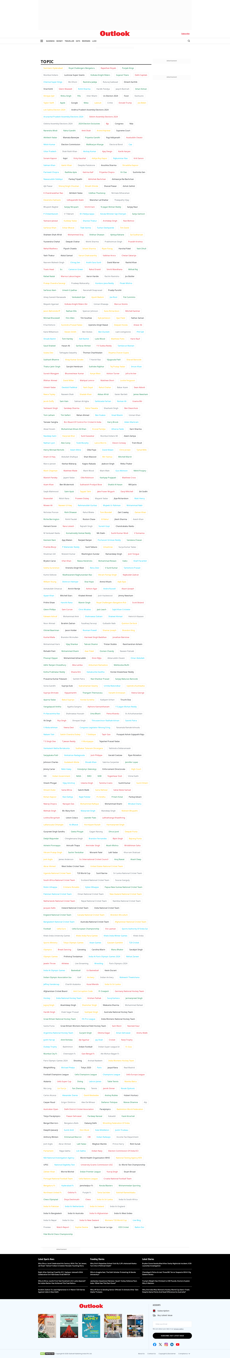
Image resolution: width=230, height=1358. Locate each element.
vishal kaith (133, 776)
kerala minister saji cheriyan (113, 214)
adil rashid (84, 338)
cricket (112, 1039)
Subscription (163, 1310)
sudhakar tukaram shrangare (89, 748)
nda (131, 123)
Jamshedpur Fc (86, 1185)
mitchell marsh (125, 456)
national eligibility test (64, 1164)
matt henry (139, 498)
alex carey (65, 443)
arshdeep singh (110, 220)
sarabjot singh (136, 949)
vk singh (47, 720)
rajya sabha (64, 1151)
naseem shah (67, 394)
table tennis (112, 1081)
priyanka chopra (106, 172)
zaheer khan (49, 1171)
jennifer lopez (131, 762)
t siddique (91, 734)
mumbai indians (50, 75)
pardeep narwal (95, 1116)
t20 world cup (83, 873)
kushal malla (49, 637)
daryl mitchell (127, 491)
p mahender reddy (70, 547)
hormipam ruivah (92, 824)
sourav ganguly (122, 880)
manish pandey (50, 477)
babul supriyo (68, 699)
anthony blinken (50, 1137)
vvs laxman (110, 928)
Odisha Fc (72, 1192)
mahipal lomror (87, 380)
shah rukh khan (69, 151)
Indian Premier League (90, 1171)
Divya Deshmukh (71, 1199)
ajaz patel (120, 318)
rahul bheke (88, 512)
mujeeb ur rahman (112, 505)
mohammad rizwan (107, 561)
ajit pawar (48, 186)
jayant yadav (69, 477)
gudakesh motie (71, 762)
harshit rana (66, 602)
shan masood (90, 456)
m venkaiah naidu (51, 533)
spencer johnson (90, 311)
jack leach (101, 609)
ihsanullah (48, 498)
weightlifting (49, 1067)
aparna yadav (49, 699)
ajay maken (67, 540)
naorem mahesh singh (53, 262)
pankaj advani (135, 797)
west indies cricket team (73, 866)
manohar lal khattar (99, 200)
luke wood (100, 338)
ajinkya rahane (117, 234)
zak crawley (123, 512)
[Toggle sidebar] (41, 41)
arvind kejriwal (103, 130)
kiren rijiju (96, 658)
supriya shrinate (50, 692)
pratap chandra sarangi (54, 283)
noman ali (121, 401)
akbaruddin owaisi (116, 658)
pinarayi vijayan (50, 658)
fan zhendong (78, 1088)
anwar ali (138, 325)
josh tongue (133, 554)
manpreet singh (88, 810)
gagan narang (96, 831)
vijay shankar (72, 644)
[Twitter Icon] (160, 1344)
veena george (137, 692)
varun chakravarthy (88, 255)
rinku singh (66, 96)
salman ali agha (81, 401)
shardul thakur (90, 220)
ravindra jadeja (90, 82)
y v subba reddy (104, 345)
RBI (44, 776)
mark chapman (50, 470)
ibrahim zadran (68, 623)
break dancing (64, 949)
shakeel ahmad (115, 616)
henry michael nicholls (53, 450)
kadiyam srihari (107, 699)
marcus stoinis (121, 304)
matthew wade (70, 470)
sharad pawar (110, 186)
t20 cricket (134, 942)
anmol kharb (106, 581)
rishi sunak (135, 1144)
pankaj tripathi (75, 179)
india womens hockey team (121, 1060)
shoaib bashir (49, 338)
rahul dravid (95, 269)
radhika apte (71, 172)
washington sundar (90, 554)
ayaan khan (48, 595)
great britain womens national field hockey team (83, 1026)
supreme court (123, 130)
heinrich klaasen (136, 616)
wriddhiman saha (132, 845)
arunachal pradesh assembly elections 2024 (63, 116)
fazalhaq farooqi (89, 623)
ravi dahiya (68, 797)
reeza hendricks (84, 561)
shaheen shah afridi (52, 234)
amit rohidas (67, 1039)
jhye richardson (121, 498)
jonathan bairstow (121, 637)
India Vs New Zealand (89, 1220)
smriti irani (90, 207)
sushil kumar (124, 783)
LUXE (94, 41)
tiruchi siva (126, 699)
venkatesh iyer (78, 297)
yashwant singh (50, 408)
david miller (68, 380)
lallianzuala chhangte (53, 824)
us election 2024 (110, 96)
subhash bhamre (51, 359)
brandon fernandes (98, 838)
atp (145, 1102)
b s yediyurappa (87, 214)
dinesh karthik (130, 82)
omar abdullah (137, 658)
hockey (46, 998)
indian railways (104, 1137)
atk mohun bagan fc (110, 1053)
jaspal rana (113, 1067)
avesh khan (138, 519)
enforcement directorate (113, 769)
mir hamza (107, 456)
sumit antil (69, 1130)
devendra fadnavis (52, 200)
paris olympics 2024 (118, 963)
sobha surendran (51, 568)
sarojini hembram (74, 366)
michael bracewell (51, 318)
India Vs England (117, 1206)
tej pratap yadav (117, 366)
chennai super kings (52, 82)
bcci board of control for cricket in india (82, 422)
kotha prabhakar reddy (54, 672)
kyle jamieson (104, 318)
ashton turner (113, 373)
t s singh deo (49, 741)
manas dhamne (131, 1102)
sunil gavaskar (87, 436)
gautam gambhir (115, 942)
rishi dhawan (70, 512)
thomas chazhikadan (92, 352)
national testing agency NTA (129, 1157)
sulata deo (48, 352)
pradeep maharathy (80, 283)
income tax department (127, 1137)
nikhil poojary (140, 470)
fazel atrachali (128, 1116)
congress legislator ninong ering (95, 727)
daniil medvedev (91, 1095)
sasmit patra (131, 720)
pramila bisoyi (49, 547)
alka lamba (77, 665)
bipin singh (118, 838)
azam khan (48, 484)
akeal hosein (49, 429)
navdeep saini (49, 436)
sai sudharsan (136, 234)
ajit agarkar (84, 1039)
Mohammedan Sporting (130, 1185)
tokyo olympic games (73, 942)
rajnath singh (86, 526)
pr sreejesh (104, 991)
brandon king (128, 630)
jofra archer (131, 373)
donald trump (125, 102)
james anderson (66, 859)
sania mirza (66, 790)
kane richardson (111, 311)
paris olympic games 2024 (55, 1060)
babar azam (122, 387)
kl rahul (105, 519)
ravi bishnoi (128, 220)
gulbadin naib (109, 623)
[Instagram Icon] (166, 1344)
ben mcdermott (67, 484)
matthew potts (117, 338)
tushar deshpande (105, 227)
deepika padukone (86, 165)
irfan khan (66, 561)
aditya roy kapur (99, 158)
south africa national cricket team (59, 880)
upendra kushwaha (136, 686)
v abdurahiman (50, 727)
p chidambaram (50, 214)
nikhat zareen (132, 956)
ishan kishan (141, 89)
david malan (107, 450)
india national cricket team (106, 908)
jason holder (71, 630)
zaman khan (140, 512)
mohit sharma (92, 241)
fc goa (129, 1046)
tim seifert (66, 415)
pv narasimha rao (51, 713)
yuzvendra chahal (51, 241)
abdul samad (67, 255)
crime (110, 102)
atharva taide (117, 429)
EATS (78, 41)
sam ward (116, 1026)
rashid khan (131, 262)
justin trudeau (121, 1130)
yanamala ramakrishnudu (128, 727)
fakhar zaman (137, 318)
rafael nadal (49, 276)
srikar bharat (68, 227)
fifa (79, 96)
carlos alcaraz (49, 1095)
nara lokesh (68, 526)
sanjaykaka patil (50, 755)
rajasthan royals (108, 68)
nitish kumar (49, 144)
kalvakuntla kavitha (95, 672)
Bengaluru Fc (49, 1185)
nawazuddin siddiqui (53, 179)
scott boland (138, 602)
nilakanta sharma (111, 1005)
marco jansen (49, 463)
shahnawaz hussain (75, 713)
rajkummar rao (120, 158)
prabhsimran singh (113, 241)
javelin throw (49, 963)
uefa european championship (85, 928)
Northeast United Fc (52, 1192)
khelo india (138, 935)
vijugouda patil (114, 359)
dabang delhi (90, 1123)
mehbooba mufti (121, 665)
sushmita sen (139, 172)
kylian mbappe (92, 887)
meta (86, 102)
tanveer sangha (50, 422)
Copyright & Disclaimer (167, 1354)
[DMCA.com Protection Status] (47, 1353)
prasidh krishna (135, 241)
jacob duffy (48, 401)
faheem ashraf (50, 616)
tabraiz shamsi (91, 644)
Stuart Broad (129, 1171)
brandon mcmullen (69, 637)
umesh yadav (49, 387)
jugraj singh (48, 1005)
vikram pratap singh (52, 852)
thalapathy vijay (121, 200)
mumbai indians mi (109, 436)
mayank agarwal (51, 304)
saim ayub (69, 491)
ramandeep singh (114, 554)
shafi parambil (140, 561)
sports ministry (50, 942)
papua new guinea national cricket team (123, 887)
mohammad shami (113, 803)
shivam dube (49, 790)
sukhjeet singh (91, 1012)
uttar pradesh (49, 151)
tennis (94, 1088)
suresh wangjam (51, 373)
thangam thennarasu (93, 692)
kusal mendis (93, 984)
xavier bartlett (121, 394)
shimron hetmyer (70, 581)
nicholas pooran (50, 512)
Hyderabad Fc (67, 1185)
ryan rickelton (134, 755)
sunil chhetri (142, 783)
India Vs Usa (68, 1220)
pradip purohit (114, 290)
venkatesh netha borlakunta (56, 748)
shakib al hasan (115, 484)
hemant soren (50, 526)
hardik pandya (103, 89)
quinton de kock (129, 623)
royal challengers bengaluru (82, 68)
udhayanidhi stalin (75, 200)
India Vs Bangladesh (52, 1213)
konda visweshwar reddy (122, 672)
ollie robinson (87, 477)
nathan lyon (49, 443)
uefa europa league (135, 1074)
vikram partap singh (107, 574)
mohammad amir (71, 616)
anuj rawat (119, 859)
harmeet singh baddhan (95, 637)
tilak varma (85, 227)
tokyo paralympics (51, 1116)
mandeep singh (108, 810)
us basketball (92, 970)
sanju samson (138, 214)
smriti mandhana (114, 269)
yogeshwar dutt (114, 776)
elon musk (84, 1130)
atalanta (47, 1081)
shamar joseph (109, 630)
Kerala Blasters (106, 1185)
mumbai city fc (50, 1053)
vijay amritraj (69, 783)
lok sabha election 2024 (54, 109)
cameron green (76, 269)
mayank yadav (101, 498)
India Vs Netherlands (74, 1206)
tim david (124, 227)
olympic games (50, 956)
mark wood (88, 470)
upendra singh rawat (98, 325)
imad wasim (117, 415)
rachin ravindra (112, 276)
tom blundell (106, 512)
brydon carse (49, 561)
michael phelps (68, 1067)
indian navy (97, 1151)
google (74, 102)
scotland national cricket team (95, 880)
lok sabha (81, 1151)
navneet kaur (133, 1026)
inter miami (92, 96)
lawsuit (97, 102)
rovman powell (90, 630)
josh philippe (96, 755)
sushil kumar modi (119, 533)
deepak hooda (121, 325)
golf (79, 977)
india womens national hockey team (118, 1019)
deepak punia (131, 831)
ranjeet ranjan (85, 540)
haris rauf (135, 338)
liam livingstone (123, 332)
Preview (47, 1227)
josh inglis (48, 859)
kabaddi (112, 1116)
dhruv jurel (114, 831)
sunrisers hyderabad (53, 68)
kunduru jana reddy (104, 283)
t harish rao (95, 359)
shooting (78, 1060)
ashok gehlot (129, 186)
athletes (65, 963)
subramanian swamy (88, 686)
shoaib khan (91, 762)
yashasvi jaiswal (50, 220)
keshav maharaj (69, 463)
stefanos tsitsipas (109, 1102)
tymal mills (142, 450)
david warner (113, 262)
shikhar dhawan (96, 234)
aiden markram (131, 422)
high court (136, 769)
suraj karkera (113, 998)
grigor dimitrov (68, 1102)
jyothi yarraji (49, 1039)
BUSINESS (50, 41)
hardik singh (49, 1012)
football (47, 928)
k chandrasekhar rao (53, 193)
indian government (61, 776)
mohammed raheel (134, 1005)
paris (99, 1067)
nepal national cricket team (94, 901)
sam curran (67, 609)
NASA (78, 776)
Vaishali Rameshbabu (125, 1192)
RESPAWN (86, 41)
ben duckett (103, 332)
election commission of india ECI (123, 1151)
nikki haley (66, 769)
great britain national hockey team (59, 1019)
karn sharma (136, 429)
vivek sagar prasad (70, 1012)
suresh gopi (104, 526)
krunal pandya (98, 429)
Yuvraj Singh (112, 1171)
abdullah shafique (69, 456)
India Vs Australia (75, 1213)
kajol (65, 158)
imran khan (136, 366)
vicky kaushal (79, 158)
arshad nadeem (95, 1060)
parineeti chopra (51, 172)
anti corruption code (83, 991)
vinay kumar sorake (74, 359)
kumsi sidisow (50, 574)
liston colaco (72, 817)
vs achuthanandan (133, 713)
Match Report (63, 1227)
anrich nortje (74, 588)
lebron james (95, 1081)
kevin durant (111, 970)
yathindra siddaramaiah (120, 748)
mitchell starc (66, 595)
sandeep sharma (71, 408)
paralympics (105, 1109)
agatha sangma (74, 706)
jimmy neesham (125, 595)
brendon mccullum (119, 915)
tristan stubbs (110, 644)
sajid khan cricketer (121, 609)
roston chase (89, 519)
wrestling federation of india (116, 1123)
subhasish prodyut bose (91, 484)
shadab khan (86, 394)
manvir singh (84, 602)
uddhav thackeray (97, 193)
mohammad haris (51, 644)
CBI (89, 1137)
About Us (141, 1354)
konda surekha (87, 699)
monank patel (96, 852)
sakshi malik (83, 790)
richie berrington (51, 519)
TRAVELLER (69, 41)
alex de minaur (88, 1102)
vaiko (124, 561)
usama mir (137, 401)
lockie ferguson (127, 380)
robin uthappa (50, 887)
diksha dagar (104, 1033)
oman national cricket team (91, 894)
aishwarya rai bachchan (123, 179)
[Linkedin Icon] (172, 1344)
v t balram (69, 214)
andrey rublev (111, 1095)
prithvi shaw (49, 602)
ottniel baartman (51, 630)
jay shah (99, 1039)
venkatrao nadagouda (74, 755)
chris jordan (125, 450)
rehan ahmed (83, 415)
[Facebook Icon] (155, 1344)
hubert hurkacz (131, 1095)
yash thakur (49, 255)
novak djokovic (128, 1088)
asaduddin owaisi (134, 137)
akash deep (135, 859)
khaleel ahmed (85, 595)
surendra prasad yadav (71, 325)
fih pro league (88, 1019)
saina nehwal (101, 790)
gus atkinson (121, 470)
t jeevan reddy (68, 741)
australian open (50, 1109)
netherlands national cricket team (59, 901)
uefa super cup (64, 1081)
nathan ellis (71, 311)
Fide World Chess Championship (58, 1234)
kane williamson (50, 332)
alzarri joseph (128, 588)
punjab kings (128, 68)
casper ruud (49, 1102)
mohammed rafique (89, 803)
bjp (107, 123)
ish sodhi (143, 491)
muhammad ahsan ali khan (73, 429)
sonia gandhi (49, 686)
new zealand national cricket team (126, 894)
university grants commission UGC (97, 1164)
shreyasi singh (79, 720)
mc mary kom (68, 810)
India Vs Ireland (97, 1206)
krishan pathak (94, 998)
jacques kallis (49, 908)
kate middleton (102, 1130)
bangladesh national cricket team (59, 921)
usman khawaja (101, 304)
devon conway (119, 443)
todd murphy (82, 443)
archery (90, 977)
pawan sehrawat (74, 1116)
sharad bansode (133, 359)
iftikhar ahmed (50, 380)
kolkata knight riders (100, 75)
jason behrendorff (51, 311)
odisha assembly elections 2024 (57, 123)
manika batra (130, 1081)
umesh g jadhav (69, 290)
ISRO (89, 776)
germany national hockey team (129, 991)
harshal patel (125, 248)
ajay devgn (107, 151)
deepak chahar (73, 241)
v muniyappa (87, 741)
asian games (95, 942)
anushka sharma (108, 165)
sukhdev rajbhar (96, 366)
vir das (123, 172)
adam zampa (130, 436)
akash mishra (112, 845)
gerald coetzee (115, 755)
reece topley (49, 394)
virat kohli (48, 89)
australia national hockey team (118, 1012)
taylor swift (48, 102)
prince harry (118, 1144)
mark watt (104, 470)
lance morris (100, 443)
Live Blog (137, 1220)
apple (62, 102)
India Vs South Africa (128, 1199)
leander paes (90, 817)
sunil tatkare (91, 547)
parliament (48, 1151)
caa (130, 144)
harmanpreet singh (115, 824)
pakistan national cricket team (57, 894)
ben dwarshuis (131, 408)
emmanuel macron (73, 1137)
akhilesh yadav (76, 193)
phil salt (140, 332)
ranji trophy (126, 1039)
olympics (47, 949)
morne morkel (67, 1171)
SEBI (99, 776)
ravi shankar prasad (100, 679)
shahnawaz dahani (93, 616)
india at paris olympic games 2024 (104, 956)
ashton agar (91, 588)
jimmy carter (49, 769)
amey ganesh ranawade (54, 297)
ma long (47, 1088)
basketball (75, 970)
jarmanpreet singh (134, 998)
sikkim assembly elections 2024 (103, 116)
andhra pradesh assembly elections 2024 (90, 109)
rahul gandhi (69, 130)
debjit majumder (51, 838)
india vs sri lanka (113, 984)
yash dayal (88, 387)
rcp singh (61, 720)
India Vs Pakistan (51, 1206)
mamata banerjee (71, 137)
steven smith (70, 332)
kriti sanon (139, 158)
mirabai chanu (134, 803)
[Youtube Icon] (178, 1344)
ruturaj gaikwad (110, 82)
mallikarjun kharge (95, 144)
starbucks (139, 96)
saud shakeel (49, 345)
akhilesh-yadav (50, 137)
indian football (85, 1046)
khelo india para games (87, 935)
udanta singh (87, 783)
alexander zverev (70, 1095)
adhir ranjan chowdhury (54, 665)
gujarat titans (122, 75)
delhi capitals (141, 75)
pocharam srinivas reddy (109, 540)
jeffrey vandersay (51, 984)
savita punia (49, 1026)
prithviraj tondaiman (73, 956)
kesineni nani (49, 540)
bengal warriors (50, 1123)
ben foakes (100, 415)
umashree (108, 547)
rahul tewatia (91, 408)
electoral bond (116, 144)
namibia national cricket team (127, 901)
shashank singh (111, 408)
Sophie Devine (81, 1227)
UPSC (45, 1164)
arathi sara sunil (93, 262)
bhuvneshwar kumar (74, 373)
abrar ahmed (49, 866)
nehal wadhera (50, 248)
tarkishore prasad (132, 568)
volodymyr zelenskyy (86, 769)
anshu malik (142, 1033)
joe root (113, 297)
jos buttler (130, 276)
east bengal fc (88, 1053)
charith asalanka (73, 984)
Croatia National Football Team (118, 1178)
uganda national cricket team (57, 873)
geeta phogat (77, 831)
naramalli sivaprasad (92, 290)
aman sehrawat (123, 1033)
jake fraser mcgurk (106, 491)
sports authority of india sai (135, 928)
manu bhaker (117, 949)
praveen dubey (82, 498)
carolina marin (98, 949)
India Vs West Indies (123, 1213)
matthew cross (129, 477)
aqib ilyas (122, 581)
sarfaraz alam (49, 290)
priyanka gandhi (92, 137)
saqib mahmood (50, 491)
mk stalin (101, 533)
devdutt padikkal (69, 387)
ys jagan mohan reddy (111, 207)
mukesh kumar (68, 554)
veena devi (69, 727)
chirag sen (75, 262)
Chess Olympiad (50, 1199)
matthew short (107, 380)
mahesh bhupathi (130, 810)
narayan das (68, 803)
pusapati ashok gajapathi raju (130, 734)
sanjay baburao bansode (126, 679)
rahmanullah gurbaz (87, 505)
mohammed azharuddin (75, 658)
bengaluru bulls (71, 1123)
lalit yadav (113, 852)
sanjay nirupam (71, 207)
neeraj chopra (50, 803)
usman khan (134, 415)
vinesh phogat (50, 783)
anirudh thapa (73, 845)
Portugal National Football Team (58, 1178)
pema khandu (112, 713)
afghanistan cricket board (55, 991)
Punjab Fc (87, 1192)
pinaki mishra (126, 283)
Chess (88, 1199)
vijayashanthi (70, 692)
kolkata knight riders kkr (76, 304)
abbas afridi (103, 394)
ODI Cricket (123, 1227)
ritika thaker (126, 463)
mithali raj (133, 269)
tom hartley (67, 338)
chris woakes (85, 609)
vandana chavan (134, 540)
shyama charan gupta (118, 352)
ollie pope (91, 450)
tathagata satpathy (68, 352)
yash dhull (141, 248)
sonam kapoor (50, 158)
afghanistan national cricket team (130, 921)
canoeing (81, 949)
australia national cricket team (94, 921)
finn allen (70, 318)
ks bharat (73, 824)
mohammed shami (70, 651)
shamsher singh (89, 1005)
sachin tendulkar (76, 852)
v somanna (139, 533)
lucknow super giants (74, 75)
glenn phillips (49, 609)
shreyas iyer (49, 96)
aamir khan (66, 165)
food (126, 96)
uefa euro (61, 928)
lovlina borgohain (51, 817)
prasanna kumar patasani (55, 679)
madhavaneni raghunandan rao (77, 574)
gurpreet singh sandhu (54, 831)
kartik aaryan (124, 151)
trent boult (137, 443)
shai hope (89, 581)
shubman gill (49, 554)
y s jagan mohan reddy (126, 706)
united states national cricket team (106, 866)
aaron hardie (92, 276)
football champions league (56, 1074)
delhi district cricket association (79, 1109)
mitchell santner (132, 311)
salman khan (49, 165)
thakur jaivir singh (51, 366)
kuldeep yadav (70, 220)
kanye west (95, 373)
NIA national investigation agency (58, 1157)
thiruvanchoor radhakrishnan (105, 720)
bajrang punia (135, 838)
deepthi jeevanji (50, 1130)
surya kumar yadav (127, 547)
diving (80, 1081)
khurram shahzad (132, 852)
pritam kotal (117, 797)
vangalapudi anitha (52, 706)
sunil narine (101, 873)
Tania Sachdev (103, 1192)
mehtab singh (49, 810)
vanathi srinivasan (117, 692)
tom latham (49, 415)
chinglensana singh (74, 838)
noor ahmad (49, 623)
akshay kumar (89, 151)
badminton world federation (130, 1109)
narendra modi (50, 130)
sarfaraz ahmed (83, 345)
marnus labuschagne (70, 276)
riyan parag (107, 248)
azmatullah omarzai (52, 588)
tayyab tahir (85, 491)
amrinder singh (93, 845)
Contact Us (151, 1354)
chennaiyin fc (69, 1053)
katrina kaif (88, 172)
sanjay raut (132, 207)
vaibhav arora (109, 255)
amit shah (86, 130)
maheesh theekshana (129, 977)
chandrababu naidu (125, 526)
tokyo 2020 (86, 1067)
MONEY (59, 41)
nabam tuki (48, 734)
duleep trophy (50, 1046)
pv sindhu (101, 797)
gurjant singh (85, 1033)
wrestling (98, 963)
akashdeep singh (68, 1005)
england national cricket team (57, 915)
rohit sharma (84, 89)
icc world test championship (132, 1164)
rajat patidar (85, 797)
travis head (48, 269)
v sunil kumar (111, 568)
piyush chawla (70, 248)
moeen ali (47, 505)
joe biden (142, 102)
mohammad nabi (134, 505)
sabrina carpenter (111, 762)
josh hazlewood (105, 595)
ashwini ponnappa (51, 845)
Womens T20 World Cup (116, 1220)
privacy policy (178, 1329)
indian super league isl (109, 1046)
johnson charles (50, 762)
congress (119, 123)
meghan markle (99, 1144)
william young (49, 581)
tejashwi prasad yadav (109, 741)
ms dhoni (72, 82)
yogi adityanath (113, 137)
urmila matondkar (112, 686)
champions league (111, 1074)
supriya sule (67, 686)
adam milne (75, 450)
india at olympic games (54, 970)
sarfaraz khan (49, 227)
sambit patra (79, 679)
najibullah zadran (131, 574)
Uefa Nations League (88, 1178)
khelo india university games (56, 935)
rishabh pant (49, 651)
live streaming (81, 963)
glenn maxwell (65, 89)
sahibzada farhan (103, 401)
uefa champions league (86, 1074)
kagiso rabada (89, 463)
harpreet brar (68, 436)
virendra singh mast (74, 568)
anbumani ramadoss (98, 665)
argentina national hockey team (58, 1033)
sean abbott (139, 387)
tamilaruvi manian (126, 345)
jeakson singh (108, 463)
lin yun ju (61, 1088)
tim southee (86, 318)
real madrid (129, 1067)
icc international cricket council (93, 859)
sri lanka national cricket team (127, 873)
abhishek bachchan (97, 179)
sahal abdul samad (122, 790)
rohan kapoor (50, 797)
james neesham (140, 394)
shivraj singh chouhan (69, 186)
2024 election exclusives (89, 123)
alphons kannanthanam (98, 706)
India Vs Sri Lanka (105, 1199)
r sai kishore (49, 325)
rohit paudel (71, 519)
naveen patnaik (127, 651)
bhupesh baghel (50, 207)
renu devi (94, 568)
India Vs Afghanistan (98, 1213)
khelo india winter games (115, 935)
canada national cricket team (90, 915)
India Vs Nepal (49, 1220)
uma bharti (95, 713)
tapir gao (106, 734)
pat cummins (129, 297)
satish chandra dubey (70, 734)
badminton (68, 1046)
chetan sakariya (129, 255)
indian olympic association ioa (57, 977)
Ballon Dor (139, 1227)
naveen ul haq (65, 505)
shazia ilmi (76, 672)
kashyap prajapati (108, 477)
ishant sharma (89, 248)
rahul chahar (105, 387)
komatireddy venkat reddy (78, 533)
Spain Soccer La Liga (103, 1227)
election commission (70, 144)
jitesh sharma (121, 519)
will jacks (132, 484)
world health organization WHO (95, 1157)
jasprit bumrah (122, 89)
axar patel (89, 651)
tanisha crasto (105, 783)
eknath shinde (91, 186)
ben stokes (87, 332)
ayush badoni (97, 297)
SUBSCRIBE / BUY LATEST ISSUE (172, 1336)
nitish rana (64, 498)
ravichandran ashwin (132, 644)
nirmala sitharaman (120, 193)
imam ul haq (49, 456)
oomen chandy (107, 651)
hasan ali (66, 345)
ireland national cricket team (75, 908)
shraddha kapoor (130, 165)
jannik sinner (109, 1088)
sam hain (64, 401)
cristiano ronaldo (71, 887)
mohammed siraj (75, 234)
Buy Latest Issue (165, 1315)
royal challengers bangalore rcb (111, 602)
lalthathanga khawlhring (113, 817)
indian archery (107, 977)
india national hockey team (68, 998)
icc (61, 269)
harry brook (112, 422)
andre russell (109, 588)
